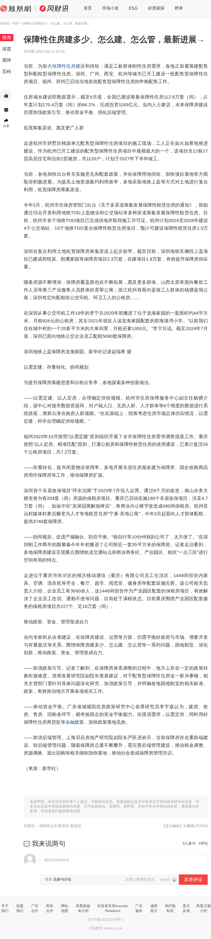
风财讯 (4, 23)
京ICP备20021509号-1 (105, 919)
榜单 (179, 8)
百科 (6, 71)
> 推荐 (14, 23)
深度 (6, 48)
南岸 (62, 575)
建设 (80, 66)
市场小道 (110, 8)
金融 (70, 722)
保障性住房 (64, 66)
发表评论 (193, 879)
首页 (88, 8)
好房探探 (156, 8)
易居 (80, 737)
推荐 (6, 37)
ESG (133, 8)
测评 (6, 60)
